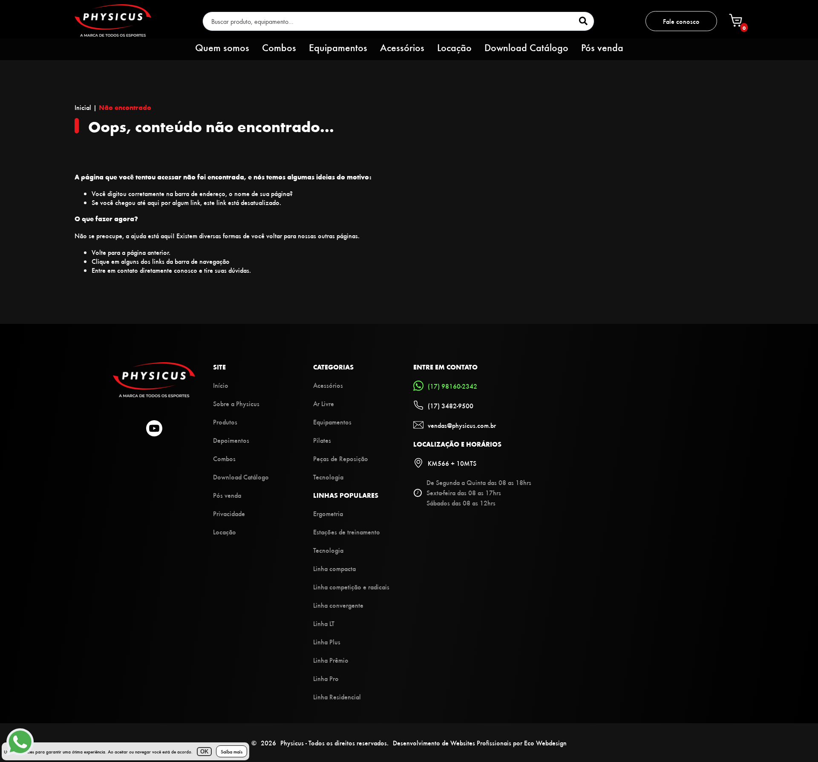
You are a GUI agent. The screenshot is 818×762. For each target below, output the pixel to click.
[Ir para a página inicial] (113, 33)
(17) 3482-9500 (450, 405)
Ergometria (328, 513)
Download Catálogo (526, 47)
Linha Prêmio (331, 659)
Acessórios (402, 47)
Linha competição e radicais (351, 586)
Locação (454, 47)
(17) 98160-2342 (452, 385)
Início (220, 385)
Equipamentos (338, 47)
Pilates (322, 440)
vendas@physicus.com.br (462, 425)
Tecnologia (328, 476)
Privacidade (229, 513)
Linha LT (323, 623)
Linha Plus (326, 641)
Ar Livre (323, 403)
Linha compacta (334, 568)
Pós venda (602, 47)
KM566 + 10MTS (452, 463)
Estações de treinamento (346, 531)
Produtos (225, 421)
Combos (279, 47)
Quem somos (222, 47)
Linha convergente (338, 604)
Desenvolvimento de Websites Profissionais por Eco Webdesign (480, 742)
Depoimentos (231, 440)
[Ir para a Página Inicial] (154, 394)
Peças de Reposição (340, 458)
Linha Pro (326, 678)
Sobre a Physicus (236, 403)
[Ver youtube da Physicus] (154, 429)
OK (204, 751)
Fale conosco (681, 21)
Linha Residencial (337, 696)
